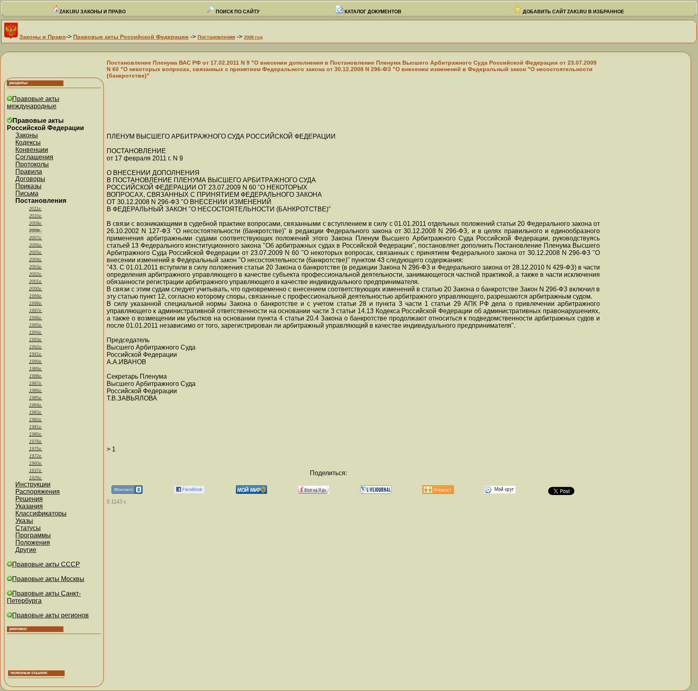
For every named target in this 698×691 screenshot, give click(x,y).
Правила (28, 171)
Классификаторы (41, 513)
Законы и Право (42, 37)
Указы (24, 520)
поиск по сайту (236, 12)
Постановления (216, 37)
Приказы (28, 186)
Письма (26, 193)
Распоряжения (37, 491)
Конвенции (31, 149)
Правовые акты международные (33, 102)
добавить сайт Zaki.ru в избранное (572, 12)
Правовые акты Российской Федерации (131, 37)
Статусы (28, 528)
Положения (32, 542)
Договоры (30, 178)
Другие (25, 549)
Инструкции (32, 484)
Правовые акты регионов (50, 615)
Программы (33, 535)
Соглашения (34, 157)
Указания (29, 506)
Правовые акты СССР (46, 564)
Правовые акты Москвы (48, 578)
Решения (29, 498)
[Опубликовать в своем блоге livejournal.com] (375, 491)
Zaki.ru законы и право (92, 12)
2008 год (253, 37)
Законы (26, 135)
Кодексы (28, 142)
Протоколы (32, 164)
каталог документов (372, 12)
